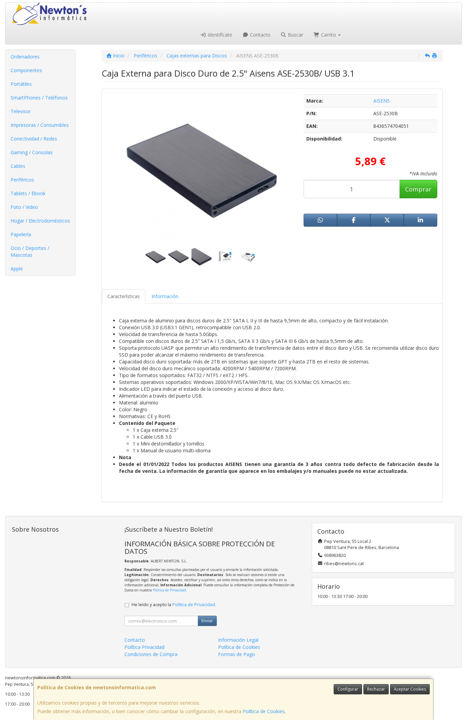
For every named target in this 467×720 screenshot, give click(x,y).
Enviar (207, 621)
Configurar (347, 689)
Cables (18, 166)
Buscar (294, 34)
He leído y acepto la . (174, 605)
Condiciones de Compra (150, 654)
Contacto (259, 34)
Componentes (26, 70)
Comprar (418, 189)
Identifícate (219, 34)
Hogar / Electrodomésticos (40, 220)
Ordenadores (25, 56)
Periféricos (22, 179)
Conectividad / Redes (34, 138)
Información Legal (238, 640)
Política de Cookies (264, 711)
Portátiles (21, 84)
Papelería (21, 234)
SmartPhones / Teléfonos (39, 97)
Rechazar (376, 689)
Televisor (21, 111)
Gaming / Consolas (32, 152)
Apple (17, 268)
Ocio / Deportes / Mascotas (30, 251)
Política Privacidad (144, 647)
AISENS (381, 100)
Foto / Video (24, 207)
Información (164, 296)
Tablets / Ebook (28, 193)
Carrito (328, 34)
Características (123, 296)
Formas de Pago (236, 654)
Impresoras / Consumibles (40, 125)
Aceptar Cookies (410, 689)
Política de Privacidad (169, 590)
